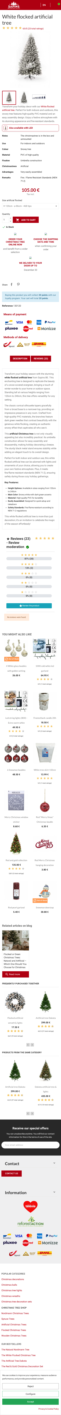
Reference (7, 305)
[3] (12, 28)
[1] (4, 28)
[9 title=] (21, 1031)
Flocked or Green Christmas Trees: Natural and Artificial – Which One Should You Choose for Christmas (15, 961)
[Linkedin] (36, 1182)
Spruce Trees (7, 1319)
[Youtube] (23, 1182)
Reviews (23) (41, 358)
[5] (20, 28)
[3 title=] (44, 538)
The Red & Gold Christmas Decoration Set (22, 1366)
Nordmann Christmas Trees (15, 1313)
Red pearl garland (16, 907)
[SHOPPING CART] (58, 5)
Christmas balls (9, 1284)
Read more (12, 974)
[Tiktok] (30, 1182)
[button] (11, 1173)
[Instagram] (17, 1182)
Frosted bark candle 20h (44, 718)
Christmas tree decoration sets (16, 1301)
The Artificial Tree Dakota (14, 1360)
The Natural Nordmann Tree (15, 1349)
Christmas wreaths (10, 1296)
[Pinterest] (10, 1182)
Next (32, 1045)
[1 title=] (36, 538)
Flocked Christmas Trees (13, 1330)
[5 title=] (53, 538)
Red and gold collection (16, 860)
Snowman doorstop (45, 907)
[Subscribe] (56, 1145)
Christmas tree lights (11, 1290)
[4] (16, 28)
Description (20, 358)
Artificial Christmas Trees (13, 1324)
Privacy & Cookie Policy (48, 1409)
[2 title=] (40, 538)
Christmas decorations (12, 1279)
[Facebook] (4, 1182)
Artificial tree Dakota (46, 1018)
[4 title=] (49, 538)
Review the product (29, 605)
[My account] (53, 5)
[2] (8, 28)
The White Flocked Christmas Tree (18, 1355)
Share (11, 284)
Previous (28, 1045)
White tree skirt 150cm (45, 770)
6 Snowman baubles (16, 770)
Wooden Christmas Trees (13, 1335)
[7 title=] (17, 1031)
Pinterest (18, 284)
